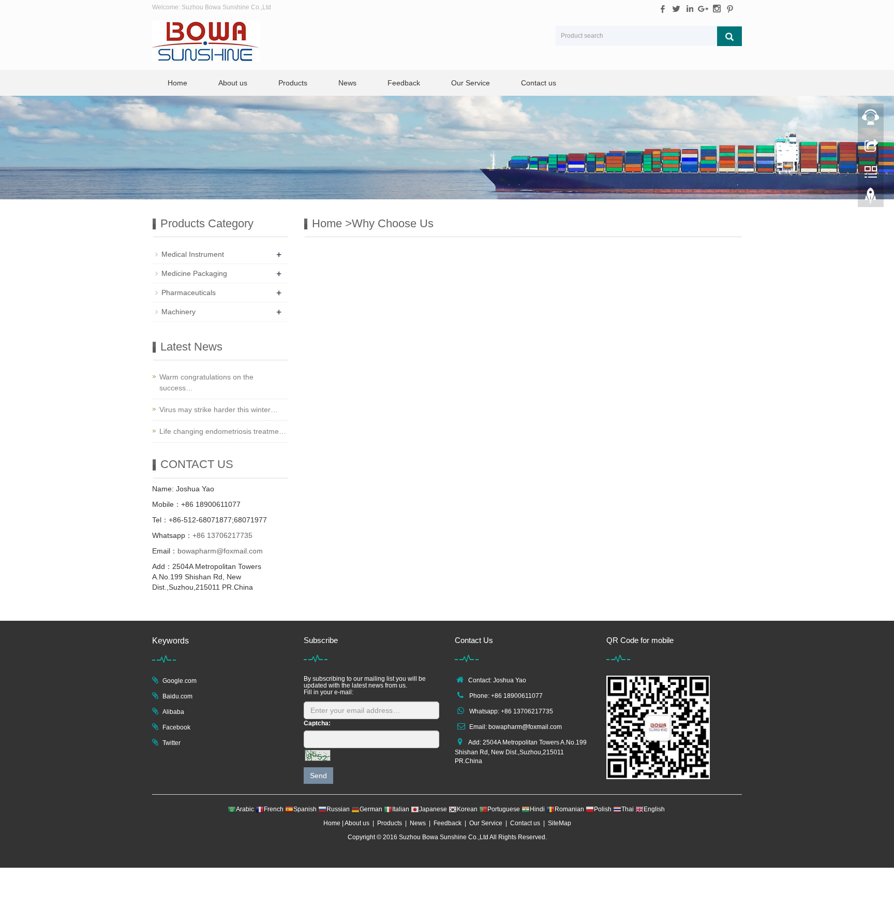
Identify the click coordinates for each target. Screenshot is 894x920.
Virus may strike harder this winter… (218, 409)
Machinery (178, 312)
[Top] (871, 198)
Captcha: (317, 723)
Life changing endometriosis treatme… (222, 431)
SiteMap (559, 823)
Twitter (171, 743)
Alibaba (173, 711)
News (347, 83)
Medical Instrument (192, 254)
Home (177, 83)
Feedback (404, 83)
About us (232, 83)
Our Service (470, 83)
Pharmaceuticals (188, 292)
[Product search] (729, 36)
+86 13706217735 (222, 535)
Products (292, 83)
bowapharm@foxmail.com (220, 551)
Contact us (538, 83)
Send (318, 775)
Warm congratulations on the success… (206, 382)
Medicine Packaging (194, 273)
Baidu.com (177, 696)
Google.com (179, 680)
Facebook (176, 727)
